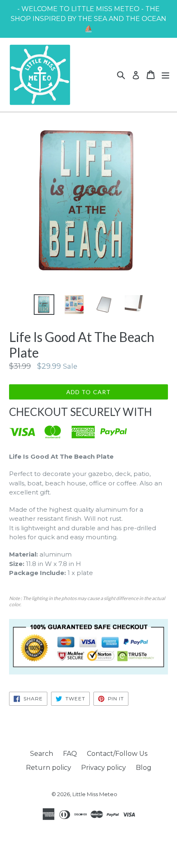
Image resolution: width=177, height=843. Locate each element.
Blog (143, 767)
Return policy (48, 767)
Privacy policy (103, 767)
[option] (44, 304)
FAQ (70, 754)
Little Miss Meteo (94, 794)
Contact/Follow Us (117, 754)
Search (41, 754)
